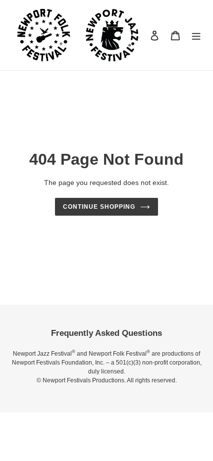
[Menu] (196, 35)
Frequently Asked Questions (106, 333)
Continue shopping (99, 206)
